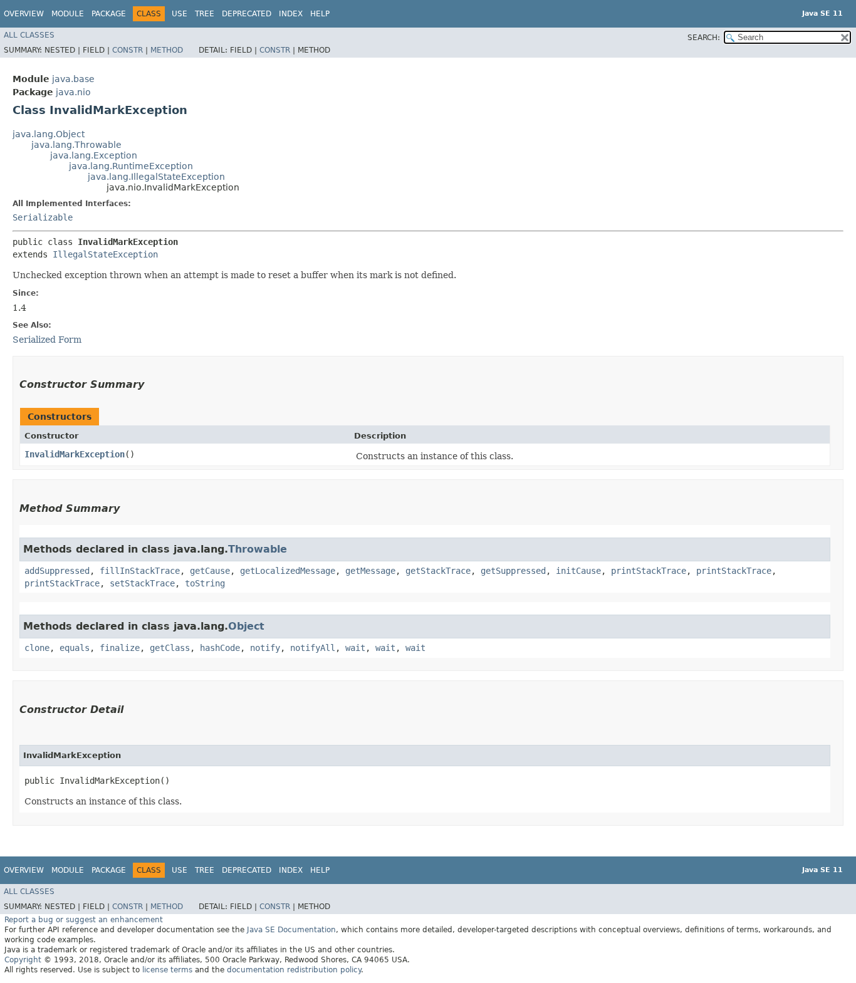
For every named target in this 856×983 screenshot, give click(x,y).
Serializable (43, 217)
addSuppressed (57, 571)
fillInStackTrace (140, 571)
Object (246, 626)
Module (67, 13)
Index (291, 13)
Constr (127, 50)
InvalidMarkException (74, 454)
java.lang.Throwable (76, 145)
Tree (204, 13)
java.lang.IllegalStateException (156, 177)
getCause (210, 571)
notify (265, 648)
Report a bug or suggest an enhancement (83, 919)
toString (205, 583)
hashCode (220, 648)
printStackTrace (648, 571)
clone (37, 648)
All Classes (29, 35)
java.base (73, 79)
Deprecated (246, 13)
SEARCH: (703, 37)
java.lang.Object (49, 134)
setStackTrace (142, 583)
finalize (120, 648)
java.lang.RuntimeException (131, 166)
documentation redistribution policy (294, 969)
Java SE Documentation (291, 929)
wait (355, 648)
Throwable (257, 549)
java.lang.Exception (93, 155)
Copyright (22, 959)
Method (166, 50)
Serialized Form (47, 340)
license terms (167, 969)
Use (179, 13)
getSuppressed (513, 571)
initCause (578, 571)
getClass (170, 648)
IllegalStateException (105, 254)
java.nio (73, 92)
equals (75, 648)
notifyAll (312, 648)
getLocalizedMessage (287, 571)
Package (108, 13)
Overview (24, 13)
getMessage (370, 571)
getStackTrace (438, 571)
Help (320, 13)
